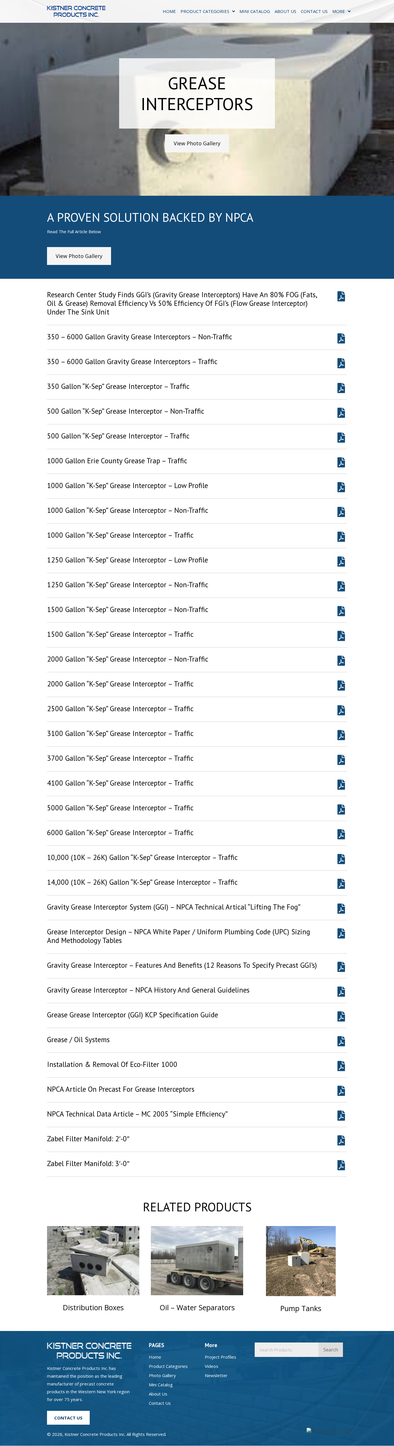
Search (330, 1350)
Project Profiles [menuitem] (220, 1357)
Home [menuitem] (155, 1357)
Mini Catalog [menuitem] (161, 1384)
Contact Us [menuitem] (160, 1403)
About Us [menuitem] (158, 1394)
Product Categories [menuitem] (168, 1366)
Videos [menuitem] (211, 1366)
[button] (197, 143)
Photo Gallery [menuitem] (162, 1375)
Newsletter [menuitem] (216, 1375)
